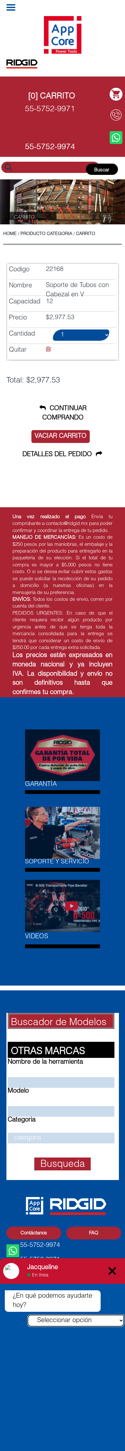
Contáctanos (34, 1233)
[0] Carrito (51, 97)
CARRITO (85, 234)
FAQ (93, 1233)
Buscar (101, 170)
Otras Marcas (48, 1052)
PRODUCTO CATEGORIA (46, 234)
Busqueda (62, 1164)
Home (10, 234)
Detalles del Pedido (59, 455)
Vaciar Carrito (61, 436)
